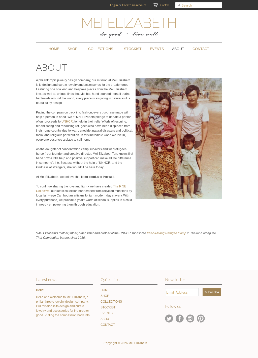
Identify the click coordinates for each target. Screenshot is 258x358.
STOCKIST (108, 307)
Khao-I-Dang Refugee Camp (166, 233)
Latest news (46, 279)
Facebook (180, 318)
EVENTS (107, 313)
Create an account (134, 5)
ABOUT (106, 319)
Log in (114, 5)
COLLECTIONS (111, 301)
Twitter (169, 318)
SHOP (105, 296)
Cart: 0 (164, 5)
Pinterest (201, 318)
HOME (105, 290)
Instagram (190, 318)
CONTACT (108, 325)
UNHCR (67, 121)
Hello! (40, 290)
